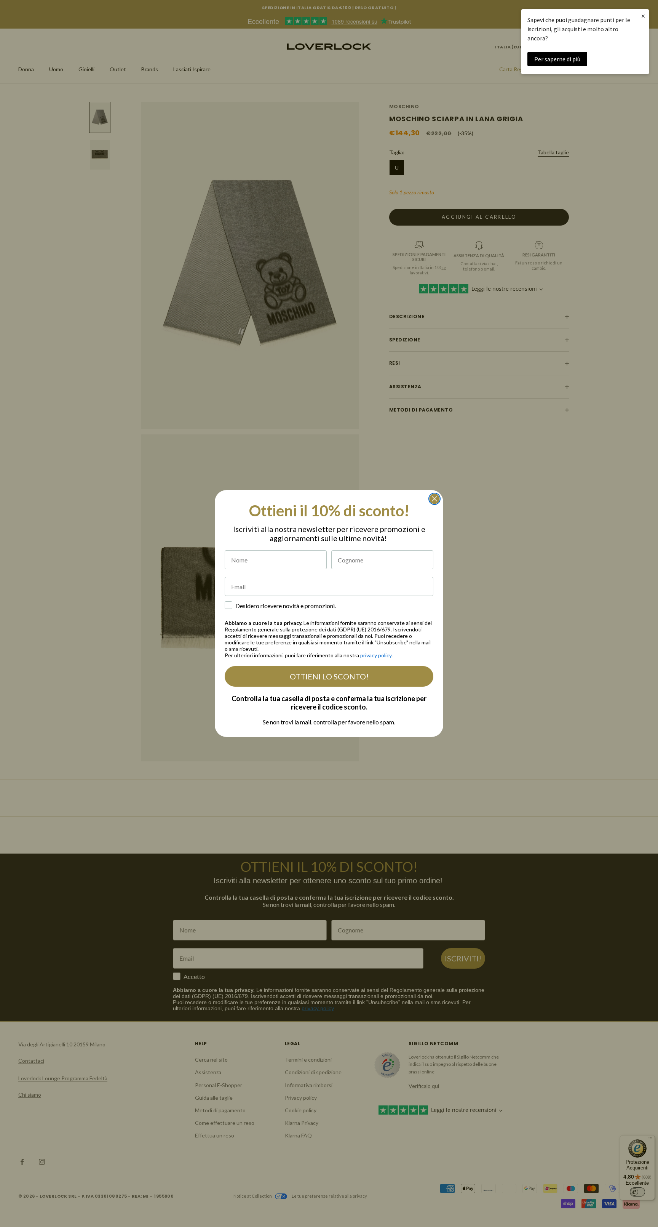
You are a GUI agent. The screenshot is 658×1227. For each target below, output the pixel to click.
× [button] (643, 16)
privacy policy (375, 655)
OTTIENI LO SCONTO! (329, 676)
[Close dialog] (434, 499)
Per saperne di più (557, 59)
